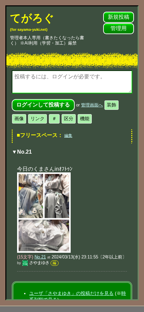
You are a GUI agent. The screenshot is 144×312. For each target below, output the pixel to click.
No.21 (40, 256)
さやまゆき (39, 262)
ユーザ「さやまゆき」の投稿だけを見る (71, 293)
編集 (68, 135)
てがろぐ (32, 21)
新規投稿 (118, 17)
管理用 (119, 28)
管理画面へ (92, 104)
